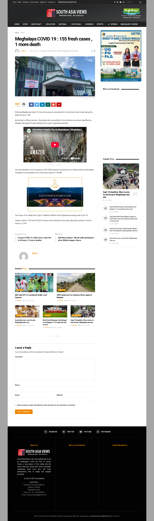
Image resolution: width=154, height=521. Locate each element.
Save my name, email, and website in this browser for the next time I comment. (46, 405)
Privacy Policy (34, 2)
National (63, 24)
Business (89, 24)
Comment (19, 357)
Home (14, 2)
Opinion (114, 24)
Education (50, 24)
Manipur (62, 290)
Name (18, 385)
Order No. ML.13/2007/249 (100, 516)
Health (23, 33)
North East (36, 24)
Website (60, 395)
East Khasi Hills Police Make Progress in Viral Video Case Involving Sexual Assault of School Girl (123, 219)
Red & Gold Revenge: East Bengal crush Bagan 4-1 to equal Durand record (55, 322)
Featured (44, 51)
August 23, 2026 (56, 327)
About (19, 2)
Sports (100, 24)
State (25, 24)
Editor (24, 51)
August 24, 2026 (29, 300)
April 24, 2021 (34, 51)
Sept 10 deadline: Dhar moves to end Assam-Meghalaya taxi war (116, 194)
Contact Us (51, 2)
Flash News (52, 51)
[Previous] (53, 336)
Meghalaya (66, 51)
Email (18, 395)
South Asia (76, 24)
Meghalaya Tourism (129, 24)
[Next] (57, 336)
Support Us (43, 2)
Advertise (26, 2)
